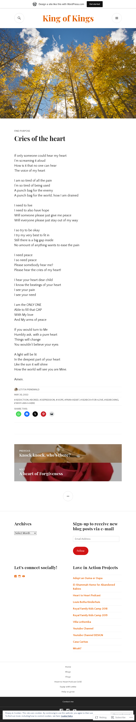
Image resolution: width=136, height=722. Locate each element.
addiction (22, 399)
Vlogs (68, 677)
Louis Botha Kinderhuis (86, 602)
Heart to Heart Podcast (87, 595)
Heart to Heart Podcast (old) (68, 682)
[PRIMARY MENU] (117, 18)
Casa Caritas (80, 641)
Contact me (68, 701)
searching (112, 399)
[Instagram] (19, 576)
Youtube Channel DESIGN (88, 635)
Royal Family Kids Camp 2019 (90, 615)
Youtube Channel (83, 628)
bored (35, 399)
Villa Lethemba (82, 621)
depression (48, 399)
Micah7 (77, 648)
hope (61, 399)
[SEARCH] (19, 18)
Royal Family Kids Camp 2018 (90, 608)
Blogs (68, 672)
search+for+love (92, 399)
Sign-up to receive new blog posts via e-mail (95, 526)
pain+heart (72, 399)
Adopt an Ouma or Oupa (87, 578)
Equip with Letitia (68, 687)
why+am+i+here (25, 403)
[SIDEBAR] (68, 496)
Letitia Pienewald (28, 389)
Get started (94, 4)
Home (68, 667)
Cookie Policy (67, 716)
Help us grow (68, 692)
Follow (80, 550)
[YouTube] (23, 576)
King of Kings (68, 18)
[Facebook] (15, 576)
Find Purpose (22, 131)
